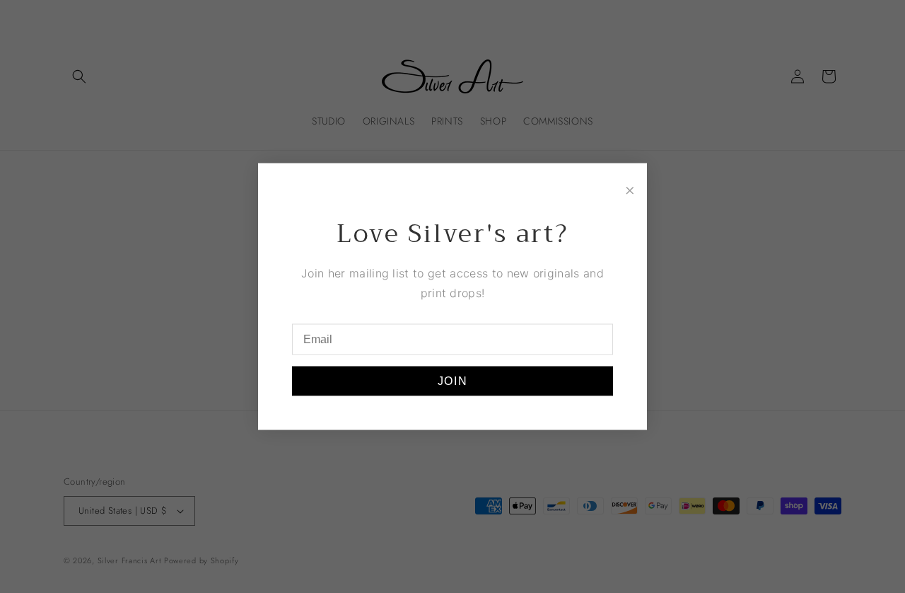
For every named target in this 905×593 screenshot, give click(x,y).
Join (452, 380)
